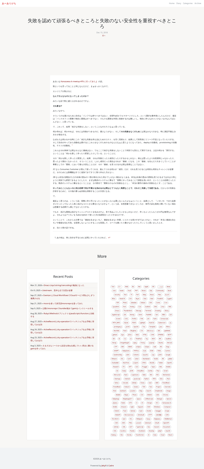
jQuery (115, 403)
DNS (155, 307)
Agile (132, 407)
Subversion (162, 323)
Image (168, 391)
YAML (159, 351)
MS (153, 287)
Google (168, 355)
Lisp (153, 355)
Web (126, 287)
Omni (140, 315)
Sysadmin (116, 307)
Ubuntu (160, 343)
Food (129, 291)
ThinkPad (139, 339)
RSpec (126, 395)
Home (171, 3)
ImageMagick (124, 343)
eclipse (138, 347)
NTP (130, 367)
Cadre (111, 465)
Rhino (168, 327)
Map (140, 391)
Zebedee (134, 303)
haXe (155, 319)
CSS (141, 331)
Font (124, 307)
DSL (122, 359)
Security (117, 295)
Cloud (162, 435)
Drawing (158, 311)
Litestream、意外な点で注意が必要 (57, 290)
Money (132, 315)
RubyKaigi (116, 399)
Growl (166, 371)
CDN (167, 415)
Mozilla (152, 363)
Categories (188, 3)
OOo (161, 379)
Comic (158, 303)
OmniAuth (141, 415)
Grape (167, 411)
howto (122, 291)
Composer (167, 407)
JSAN (160, 355)
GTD (130, 403)
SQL (148, 427)
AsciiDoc (123, 431)
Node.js (113, 435)
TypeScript (139, 427)
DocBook (142, 431)
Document (166, 427)
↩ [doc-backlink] (109, 237)
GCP (131, 427)
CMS (116, 423)
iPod (168, 379)
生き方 (167, 295)
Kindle (115, 407)
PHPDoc (136, 351)
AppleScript (116, 315)
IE (119, 339)
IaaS (124, 419)
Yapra (153, 367)
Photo (125, 303)
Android (127, 379)
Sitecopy (138, 311)
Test (150, 387)
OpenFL (169, 363)
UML (123, 427)
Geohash (123, 391)
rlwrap (114, 343)
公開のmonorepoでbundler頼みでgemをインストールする (67, 308)
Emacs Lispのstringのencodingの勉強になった (64, 285)
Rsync (138, 299)
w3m (127, 355)
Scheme (136, 355)
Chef (148, 407)
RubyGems (126, 351)
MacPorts (126, 363)
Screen (118, 319)
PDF (117, 303)
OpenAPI (166, 423)
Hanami (156, 427)
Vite (121, 435)
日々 (104, 35)
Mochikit (116, 331)
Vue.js (148, 419)
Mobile (168, 367)
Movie (144, 291)
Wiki (169, 307)
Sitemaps (117, 379)
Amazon (123, 407)
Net (139, 287)
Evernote (168, 387)
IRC (163, 359)
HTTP (150, 415)
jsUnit (128, 327)
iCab (144, 351)
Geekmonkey (118, 355)
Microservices (129, 415)
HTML (145, 335)
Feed (124, 331)
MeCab (169, 343)
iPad (114, 391)
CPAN (144, 363)
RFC (160, 339)
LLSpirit (135, 363)
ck (131, 339)
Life (125, 315)
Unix (114, 291)
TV (131, 295)
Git (117, 371)
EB (114, 339)
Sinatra (136, 387)
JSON (131, 371)
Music (152, 295)
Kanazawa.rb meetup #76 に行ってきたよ (79, 81)
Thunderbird (128, 311)
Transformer (140, 435)
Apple (146, 287)
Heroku (129, 435)
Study (124, 371)
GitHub (116, 427)
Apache (136, 327)
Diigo (167, 347)
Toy (147, 339)
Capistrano (135, 375)
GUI (137, 367)
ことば (160, 287)
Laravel (138, 423)
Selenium (148, 423)
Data (155, 435)
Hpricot (168, 399)
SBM (156, 383)
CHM (152, 335)
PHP (136, 291)
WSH (153, 339)
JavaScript (137, 379)
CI (136, 403)
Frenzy (143, 343)
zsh (148, 319)
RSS (157, 375)
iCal (139, 307)
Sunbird (147, 307)
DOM (151, 351)
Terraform (115, 419)
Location (132, 391)
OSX (150, 303)
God (150, 383)
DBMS (130, 347)
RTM (154, 379)
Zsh (170, 315)
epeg (135, 343)
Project (158, 387)
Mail (151, 299)
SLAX (129, 359)
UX (142, 403)
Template (152, 327)
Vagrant (140, 407)
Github (134, 383)
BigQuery (157, 419)
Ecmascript (164, 319)
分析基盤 (159, 415)
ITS (124, 367)
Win (151, 375)
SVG (115, 431)
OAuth (157, 423)
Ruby (144, 295)
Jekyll (160, 431)
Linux (162, 307)
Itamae (133, 411)
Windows (157, 407)
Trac (143, 327)
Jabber (170, 359)
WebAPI (117, 415)
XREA (163, 315)
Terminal (148, 311)
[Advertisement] (102, 57)
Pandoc (132, 431)
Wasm (170, 435)
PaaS (125, 411)
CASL (126, 319)
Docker (149, 411)
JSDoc (130, 335)
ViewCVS (122, 299)
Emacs (117, 311)
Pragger (144, 367)
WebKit (118, 395)
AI (148, 435)
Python (146, 379)
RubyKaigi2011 (128, 399)
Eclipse (147, 347)
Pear (158, 371)
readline (168, 339)
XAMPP (116, 351)
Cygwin (169, 299)
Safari (137, 359)
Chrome (165, 395)
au (170, 323)
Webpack (139, 419)
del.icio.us (150, 331)
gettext (115, 335)
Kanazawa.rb (166, 403)
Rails (137, 335)
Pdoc (159, 295)
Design (149, 403)
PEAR (134, 323)
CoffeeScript (149, 399)
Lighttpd (142, 323)
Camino (167, 351)
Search (148, 391)
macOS (168, 431)
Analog (132, 307)
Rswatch (116, 367)
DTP (116, 347)
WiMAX (149, 395)
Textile (156, 359)
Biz (133, 287)
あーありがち (9, 3)
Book (169, 291)
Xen (156, 315)
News (168, 287)
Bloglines (133, 331)
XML (160, 367)
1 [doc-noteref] (72, 145)
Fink (141, 319)
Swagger (158, 411)
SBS (159, 331)
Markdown (146, 359)
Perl (137, 295)
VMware (114, 359)
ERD (122, 347)
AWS (123, 423)
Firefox (134, 319)
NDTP (169, 335)
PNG (130, 423)
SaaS (141, 411)
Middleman (168, 419)
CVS (130, 299)
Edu (151, 291)
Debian (143, 303)
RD (161, 347)
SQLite (126, 323)
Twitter (160, 363)
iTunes (142, 383)
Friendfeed (116, 387)
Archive (198, 3)
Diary (178, 3)
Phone (134, 395)
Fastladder (115, 363)
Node (123, 403)
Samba (150, 371)
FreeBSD (160, 299)
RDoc (113, 299)
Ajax (122, 335)
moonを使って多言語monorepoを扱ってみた (63, 303)
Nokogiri (159, 399)
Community (160, 291)
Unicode (125, 383)
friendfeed (165, 383)
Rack (125, 375)
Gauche (145, 355)
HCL (131, 419)
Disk (145, 299)
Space (139, 399)
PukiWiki (148, 315)
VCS (157, 403)
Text (125, 295)
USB (157, 395)
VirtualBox (140, 371)
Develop (151, 431)
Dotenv (117, 411)
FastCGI (151, 323)
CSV (142, 395)
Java (160, 327)
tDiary (167, 311)
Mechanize (166, 375)
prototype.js (118, 327)
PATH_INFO (116, 323)
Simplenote (158, 391)
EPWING (161, 335)
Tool (113, 287)
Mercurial (117, 375)
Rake (144, 375)
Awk (154, 347)
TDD (143, 387)
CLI (125, 339)
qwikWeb (167, 331)
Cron (165, 303)
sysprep (151, 343)
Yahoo (117, 383)
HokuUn (127, 387)
